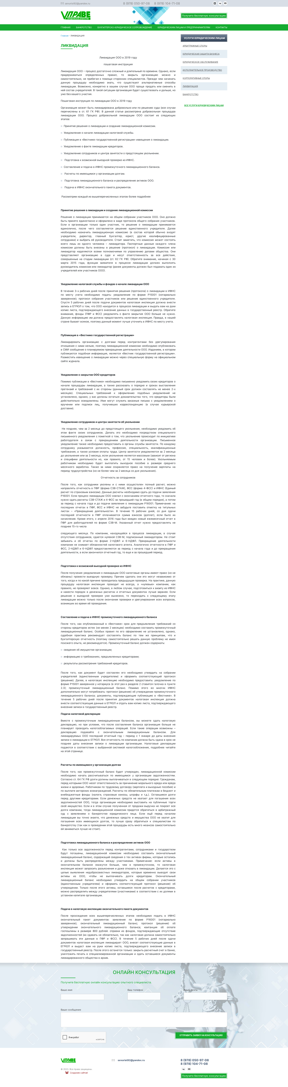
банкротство (190, 94)
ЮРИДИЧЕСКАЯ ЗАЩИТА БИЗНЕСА (201, 54)
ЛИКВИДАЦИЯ (190, 86)
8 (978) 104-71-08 (167, 3)
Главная (64, 35)
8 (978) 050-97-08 (136, 3)
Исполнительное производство (202, 70)
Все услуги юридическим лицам (204, 105)
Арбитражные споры (195, 46)
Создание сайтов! (79, 1072)
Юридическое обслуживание (200, 62)
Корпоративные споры (196, 78)
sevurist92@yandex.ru (77, 3)
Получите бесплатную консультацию (204, 15)
